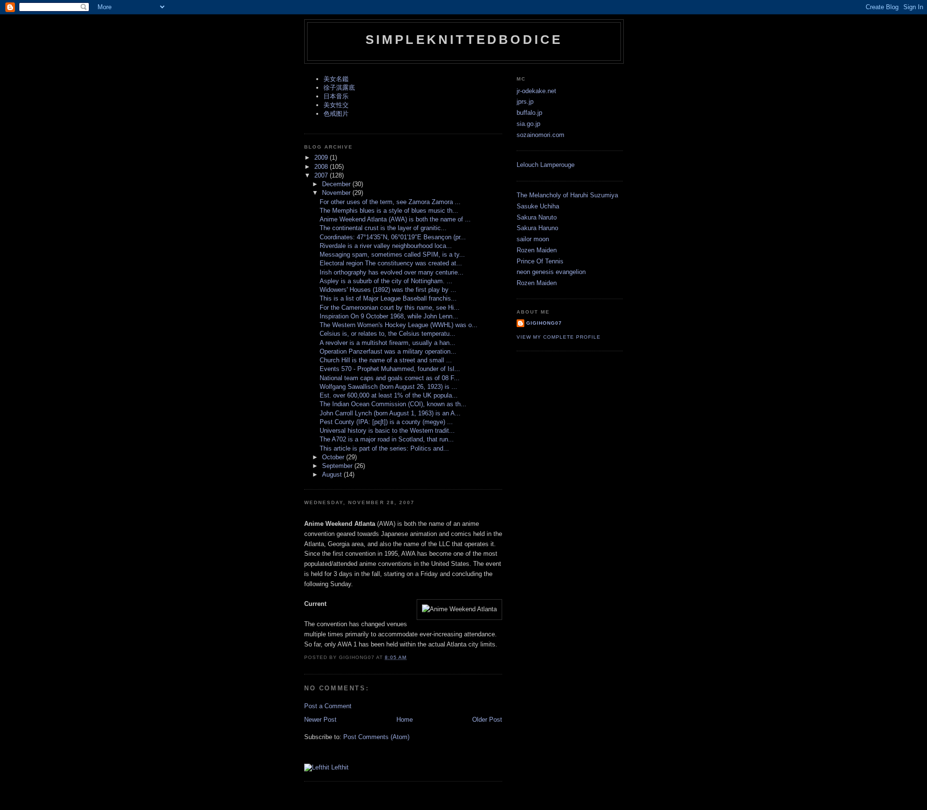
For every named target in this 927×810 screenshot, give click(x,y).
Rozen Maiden (537, 250)
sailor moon (533, 239)
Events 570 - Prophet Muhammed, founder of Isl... (390, 368)
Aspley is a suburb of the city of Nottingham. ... (386, 281)
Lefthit (339, 767)
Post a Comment (327, 706)
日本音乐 (336, 96)
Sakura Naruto (537, 217)
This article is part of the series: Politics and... (384, 448)
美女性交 (336, 105)
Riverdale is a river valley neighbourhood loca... (386, 245)
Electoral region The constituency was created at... (391, 263)
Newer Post (320, 719)
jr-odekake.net (536, 91)
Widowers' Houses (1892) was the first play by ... (388, 289)
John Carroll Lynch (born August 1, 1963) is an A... (390, 413)
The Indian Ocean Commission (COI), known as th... (393, 404)
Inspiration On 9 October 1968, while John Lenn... (389, 316)
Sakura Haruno (537, 228)
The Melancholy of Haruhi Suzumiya (567, 195)
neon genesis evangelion (551, 271)
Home (404, 719)
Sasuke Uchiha (538, 206)
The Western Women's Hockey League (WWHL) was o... (399, 325)
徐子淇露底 (339, 87)
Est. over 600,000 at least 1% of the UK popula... (389, 395)
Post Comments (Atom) (376, 737)
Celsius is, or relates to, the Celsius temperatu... (387, 333)
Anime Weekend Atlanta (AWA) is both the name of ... (395, 219)
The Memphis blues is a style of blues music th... (389, 210)
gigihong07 (544, 323)
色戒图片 (336, 113)
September (338, 465)
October (334, 457)
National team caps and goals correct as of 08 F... (390, 378)
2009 (322, 157)
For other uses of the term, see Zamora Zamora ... (390, 202)
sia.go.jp (528, 123)
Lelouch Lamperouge (546, 164)
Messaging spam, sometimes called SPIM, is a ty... (392, 254)
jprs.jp (525, 101)
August (333, 474)
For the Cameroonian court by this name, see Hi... (390, 307)
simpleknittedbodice (464, 39)
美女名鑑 (336, 78)
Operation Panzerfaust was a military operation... (388, 351)
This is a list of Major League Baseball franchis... (388, 298)
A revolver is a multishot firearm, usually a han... (387, 342)
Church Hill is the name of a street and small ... (386, 360)
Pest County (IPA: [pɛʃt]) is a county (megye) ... (386, 422)
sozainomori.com (540, 134)
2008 (322, 166)
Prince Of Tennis (540, 261)
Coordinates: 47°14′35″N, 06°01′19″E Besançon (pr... (393, 237)
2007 (322, 175)
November (337, 192)
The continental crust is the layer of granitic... (383, 228)
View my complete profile (559, 337)
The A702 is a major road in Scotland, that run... (387, 439)
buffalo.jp (529, 112)
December (337, 184)
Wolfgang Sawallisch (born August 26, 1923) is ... (388, 386)
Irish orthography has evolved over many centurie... (392, 272)
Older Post (487, 719)
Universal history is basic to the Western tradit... (387, 430)
